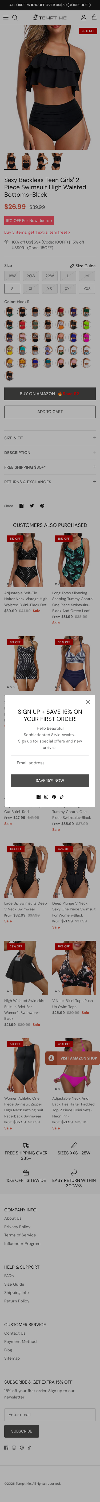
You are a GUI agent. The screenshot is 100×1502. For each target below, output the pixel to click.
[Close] (88, 702)
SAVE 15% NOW (50, 780)
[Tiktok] (62, 797)
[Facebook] (39, 797)
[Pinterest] (54, 797)
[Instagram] (46, 797)
